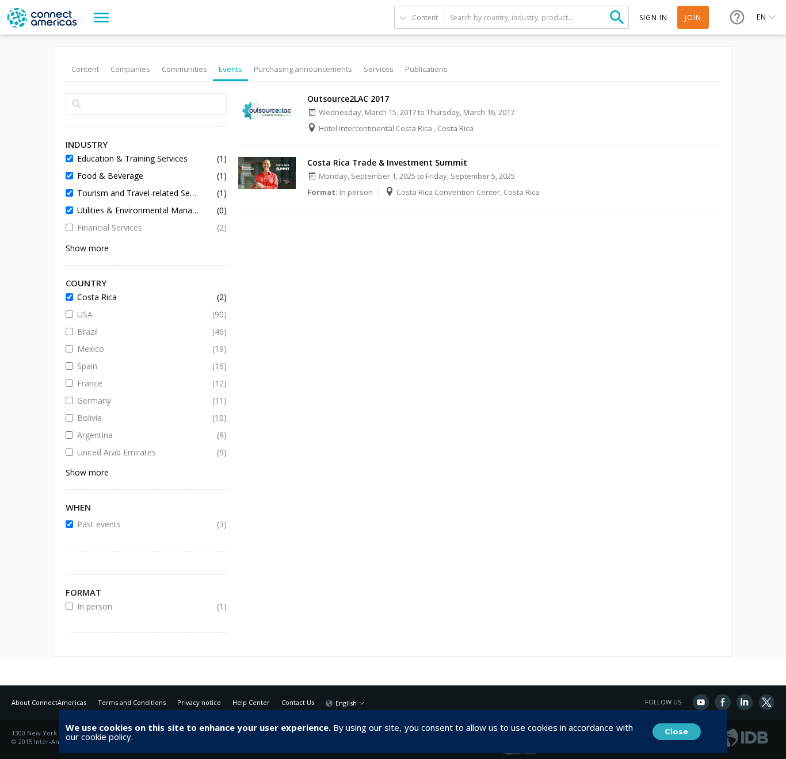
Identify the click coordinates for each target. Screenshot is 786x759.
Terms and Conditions (132, 702)
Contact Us (297, 702)
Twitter (766, 702)
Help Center (251, 702)
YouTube (701, 702)
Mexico (137, 348)
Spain (137, 366)
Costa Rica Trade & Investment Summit (387, 162)
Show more (87, 248)
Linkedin (745, 702)
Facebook (723, 702)
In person (137, 606)
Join (693, 17)
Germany (137, 400)
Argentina (137, 435)
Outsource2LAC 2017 (348, 98)
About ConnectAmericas (49, 702)
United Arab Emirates (137, 452)
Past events (137, 524)
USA (137, 314)
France (137, 383)
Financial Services (137, 227)
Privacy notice (199, 702)
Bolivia (137, 417)
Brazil (137, 331)
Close (676, 731)
